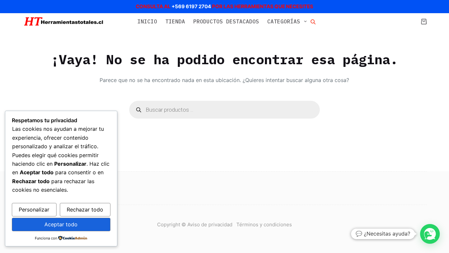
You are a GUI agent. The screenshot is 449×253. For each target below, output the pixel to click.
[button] (430, 234)
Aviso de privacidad (211, 224)
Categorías (283, 21)
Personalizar (34, 209)
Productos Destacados (226, 21)
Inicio (147, 21)
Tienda (175, 21)
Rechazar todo (85, 209)
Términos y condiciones (264, 224)
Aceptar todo (61, 224)
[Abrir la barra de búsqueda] (313, 21)
